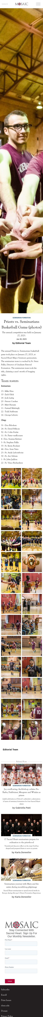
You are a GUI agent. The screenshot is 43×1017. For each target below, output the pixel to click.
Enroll (4, 995)
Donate (5, 4)
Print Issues (6, 1000)
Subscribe (5, 989)
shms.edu (5, 1005)
